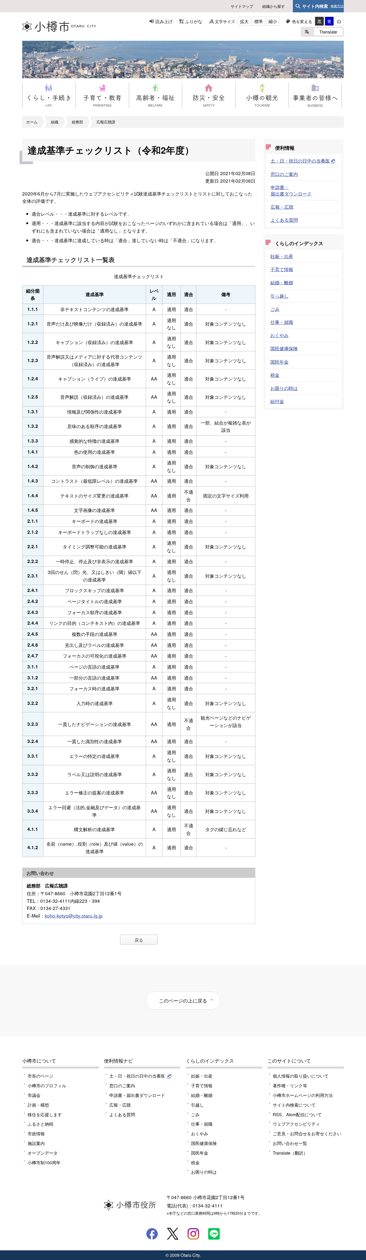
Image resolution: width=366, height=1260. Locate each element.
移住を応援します (45, 1114)
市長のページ (40, 1076)
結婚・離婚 (281, 282)
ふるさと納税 (40, 1124)
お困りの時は (284, 388)
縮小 (272, 21)
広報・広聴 (282, 206)
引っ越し (279, 295)
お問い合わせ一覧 (290, 1143)
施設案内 (36, 1143)
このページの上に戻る (183, 1000)
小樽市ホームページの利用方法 (303, 1095)
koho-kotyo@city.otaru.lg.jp (74, 915)
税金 (274, 374)
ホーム (32, 121)
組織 (54, 121)
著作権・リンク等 (290, 1085)
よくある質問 (284, 219)
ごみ (274, 308)
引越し (197, 1104)
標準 (258, 21)
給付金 (277, 401)
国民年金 (279, 361)
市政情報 (36, 1133)
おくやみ (279, 335)
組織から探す (273, 6)
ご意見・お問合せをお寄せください (307, 1133)
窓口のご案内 (284, 174)
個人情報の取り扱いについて (300, 1076)
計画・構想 (38, 1104)
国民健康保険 (284, 348)
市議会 (34, 1095)
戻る (139, 940)
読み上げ (164, 21)
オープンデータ (43, 1153)
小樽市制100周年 (44, 1162)
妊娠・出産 (281, 256)
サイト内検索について (294, 1104)
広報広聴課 (105, 121)
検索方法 (337, 6)
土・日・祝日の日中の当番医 (300, 160)
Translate (328, 31)
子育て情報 (281, 269)
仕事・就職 (281, 322)
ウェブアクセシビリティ (296, 1124)
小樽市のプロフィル (47, 1085)
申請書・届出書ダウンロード (291, 190)
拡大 (244, 21)
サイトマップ (242, 6)
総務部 (77, 121)
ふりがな (193, 21)
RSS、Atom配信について (297, 1114)
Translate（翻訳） (290, 1153)
